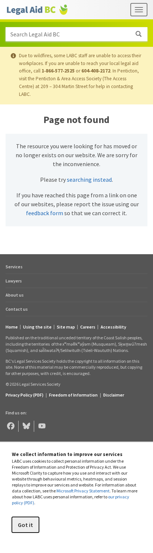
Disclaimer (113, 395)
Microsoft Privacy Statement (83, 491)
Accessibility (113, 327)
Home (12, 327)
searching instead (89, 179)
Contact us (17, 309)
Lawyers (14, 281)
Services (14, 266)
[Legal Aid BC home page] (37, 9)
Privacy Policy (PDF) (24, 395)
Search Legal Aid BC (35, 34)
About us (15, 295)
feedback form (44, 213)
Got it (25, 524)
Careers (87, 327)
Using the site (37, 327)
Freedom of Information (73, 395)
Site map (66, 327)
